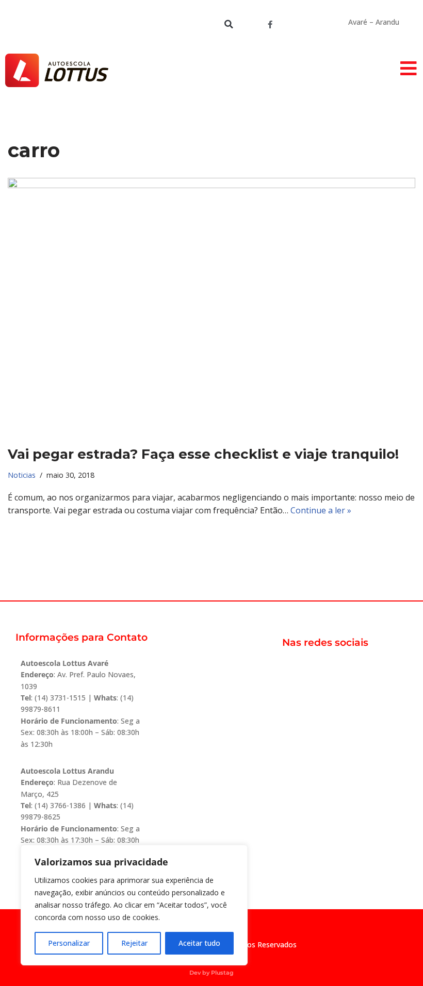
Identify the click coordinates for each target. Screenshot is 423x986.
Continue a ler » (320, 510)
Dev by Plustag (211, 972)
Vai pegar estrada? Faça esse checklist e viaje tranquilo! (203, 454)
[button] (228, 24)
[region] (134, 905)
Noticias (22, 475)
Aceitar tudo (199, 943)
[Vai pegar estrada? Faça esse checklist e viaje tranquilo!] (211, 306)
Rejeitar (134, 943)
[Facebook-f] (270, 24)
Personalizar (69, 943)
